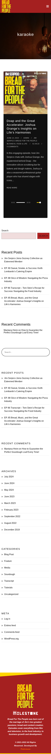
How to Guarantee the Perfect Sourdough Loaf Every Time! (23, 331)
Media (7, 568)
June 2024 (9, 483)
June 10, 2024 (13, 138)
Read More (12, 188)
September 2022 (12, 516)
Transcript (9, 581)
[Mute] (34, 202)
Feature (8, 561)
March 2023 (10, 503)
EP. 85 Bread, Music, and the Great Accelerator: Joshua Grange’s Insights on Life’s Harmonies (24, 301)
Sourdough (9, 574)
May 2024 (9, 490)
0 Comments (12, 147)
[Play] (6, 202)
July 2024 (9, 476)
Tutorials (8, 587)
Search (4, 230)
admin (26, 138)
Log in (7, 619)
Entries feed (10, 625)
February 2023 (11, 510)
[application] (25, 202)
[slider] (40, 204)
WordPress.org (11, 639)
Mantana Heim (11, 330)
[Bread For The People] (6, 6)
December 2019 (12, 530)
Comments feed (11, 632)
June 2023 (9, 496)
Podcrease (25, 749)
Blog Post (9, 554)
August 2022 (10, 523)
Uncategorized (11, 594)
